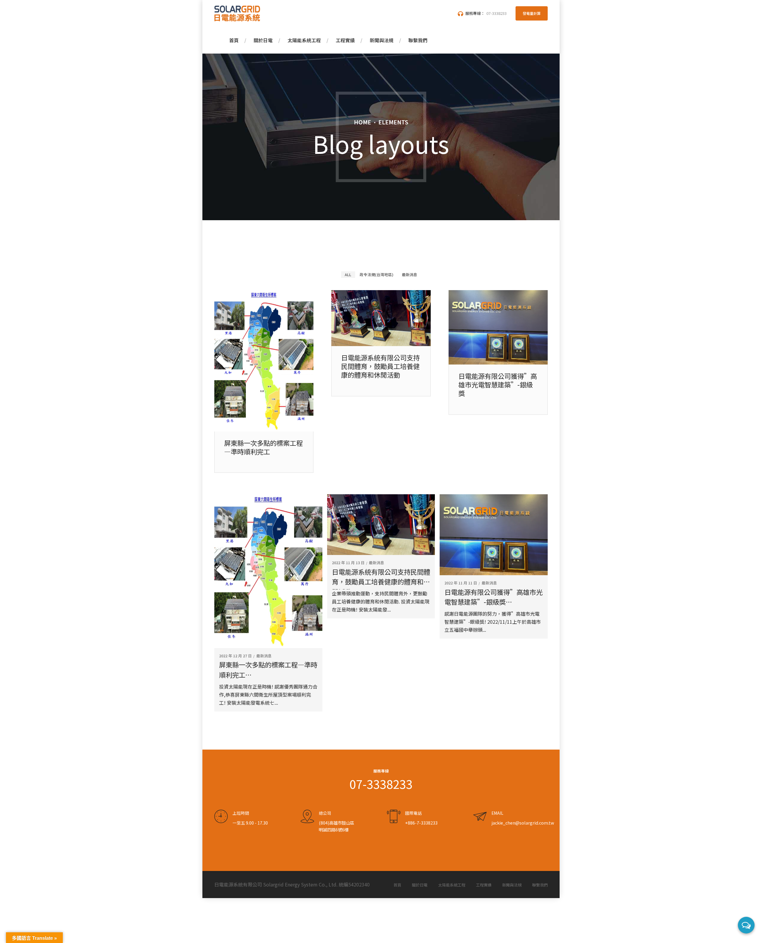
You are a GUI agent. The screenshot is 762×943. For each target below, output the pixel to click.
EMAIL (497, 813)
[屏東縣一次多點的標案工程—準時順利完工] (263, 429)
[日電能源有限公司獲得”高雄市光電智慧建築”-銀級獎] (498, 362)
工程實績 (345, 40)
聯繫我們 (417, 40)
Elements (393, 122)
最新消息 (264, 656)
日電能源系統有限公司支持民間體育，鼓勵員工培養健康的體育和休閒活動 (380, 366)
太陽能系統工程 (304, 40)
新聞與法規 (382, 40)
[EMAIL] (480, 816)
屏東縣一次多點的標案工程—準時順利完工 (263, 447)
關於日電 (263, 40)
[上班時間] (221, 816)
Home (362, 122)
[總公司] (307, 816)
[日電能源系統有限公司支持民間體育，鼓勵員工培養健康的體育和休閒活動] (380, 344)
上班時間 (240, 813)
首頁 (234, 40)
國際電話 (413, 813)
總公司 (325, 813)
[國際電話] (393, 816)
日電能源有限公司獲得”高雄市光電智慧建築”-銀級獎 (497, 384)
